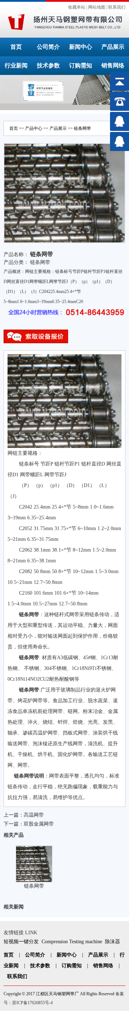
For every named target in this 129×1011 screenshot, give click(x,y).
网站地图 (96, 7)
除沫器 (112, 941)
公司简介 (48, 47)
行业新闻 (16, 65)
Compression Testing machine (72, 941)
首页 (16, 47)
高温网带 (34, 815)
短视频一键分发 (21, 941)
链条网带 (82, 128)
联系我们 (116, 7)
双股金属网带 (39, 824)
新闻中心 (80, 47)
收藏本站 (76, 7)
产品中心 (33, 128)
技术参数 (48, 65)
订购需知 (80, 65)
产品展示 (112, 47)
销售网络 (112, 65)
